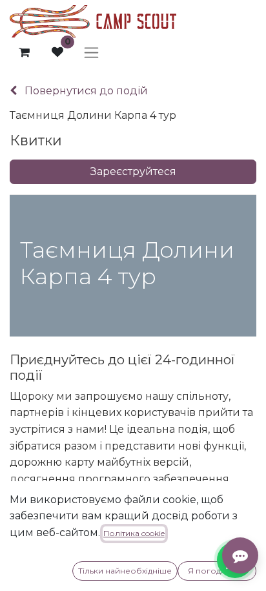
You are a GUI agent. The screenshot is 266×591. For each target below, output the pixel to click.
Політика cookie (134, 533)
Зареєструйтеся (133, 171)
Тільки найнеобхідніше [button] (125, 570)
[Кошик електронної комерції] (24, 52)
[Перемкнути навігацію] (91, 52)
